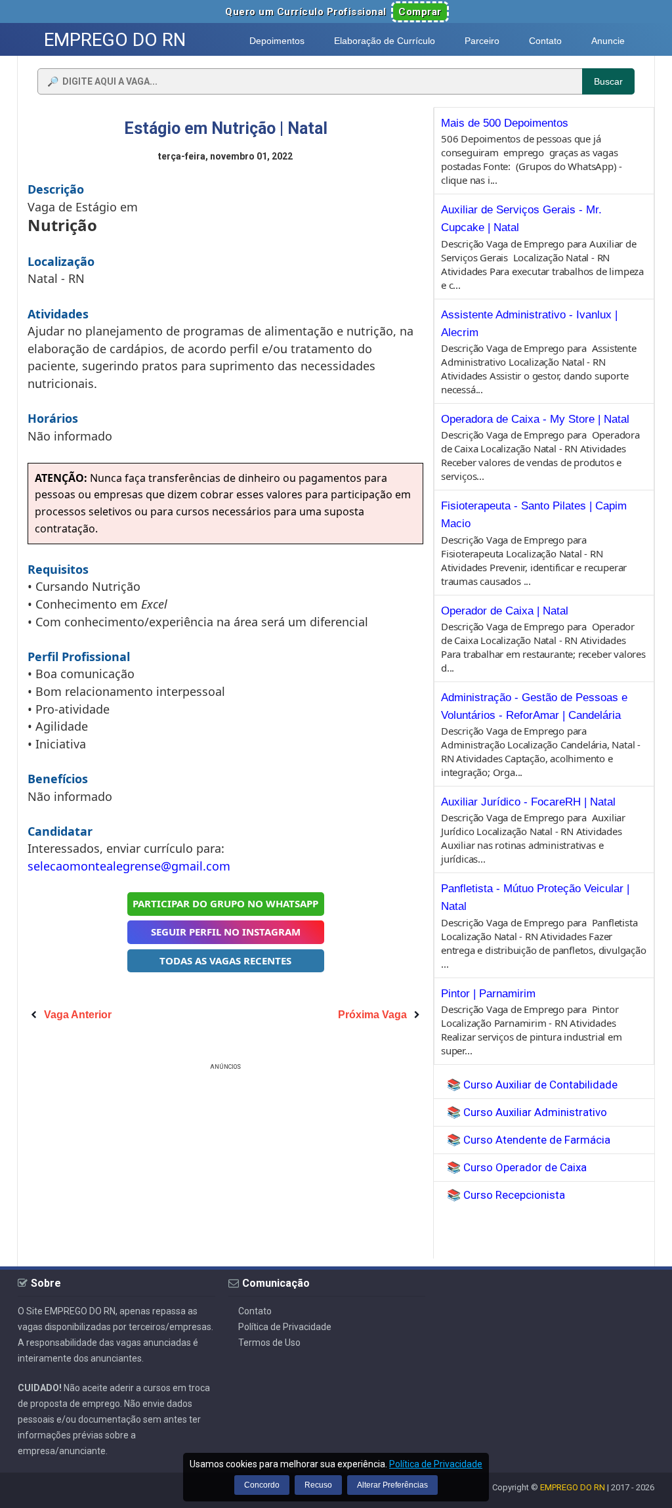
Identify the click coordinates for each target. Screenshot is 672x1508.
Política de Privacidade (284, 1327)
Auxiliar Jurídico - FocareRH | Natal (528, 802)
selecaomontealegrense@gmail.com (129, 866)
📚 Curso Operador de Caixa (517, 1167)
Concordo (262, 1485)
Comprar (420, 12)
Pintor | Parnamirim (488, 993)
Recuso (318, 1485)
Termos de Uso (269, 1342)
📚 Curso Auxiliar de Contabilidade (532, 1084)
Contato (255, 1311)
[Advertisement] (226, 1165)
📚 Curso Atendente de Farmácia (528, 1139)
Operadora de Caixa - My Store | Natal (535, 419)
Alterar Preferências (392, 1485)
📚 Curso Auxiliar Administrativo (527, 1112)
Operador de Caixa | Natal (504, 611)
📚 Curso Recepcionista (506, 1194)
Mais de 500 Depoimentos (504, 123)
